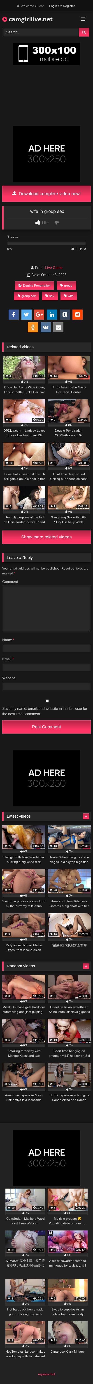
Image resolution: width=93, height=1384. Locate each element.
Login (53, 6)
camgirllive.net (30, 19)
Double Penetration (37, 285)
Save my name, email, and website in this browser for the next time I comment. (44, 711)
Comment (10, 582)
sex (51, 296)
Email (8, 659)
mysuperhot (46, 1374)
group (68, 285)
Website (8, 678)
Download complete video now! (49, 193)
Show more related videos (46, 537)
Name (8, 640)
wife (71, 296)
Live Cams (53, 268)
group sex (28, 296)
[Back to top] (79, 1370)
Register (69, 6)
